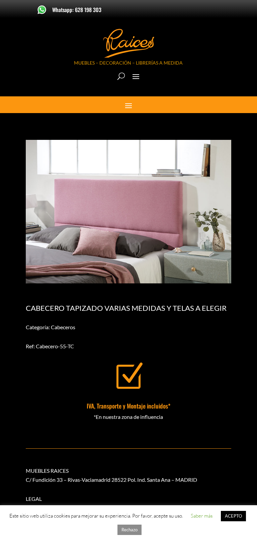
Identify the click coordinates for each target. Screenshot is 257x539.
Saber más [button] (201, 516)
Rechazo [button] (129, 529)
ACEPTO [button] (233, 516)
